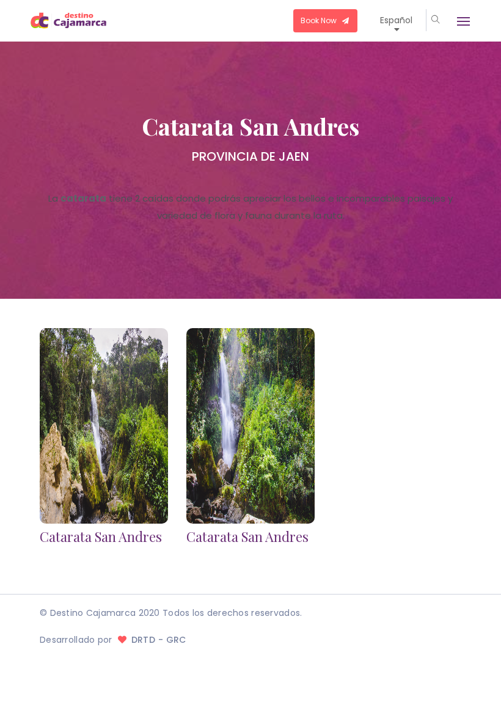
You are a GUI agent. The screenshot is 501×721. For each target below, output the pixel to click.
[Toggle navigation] (457, 21)
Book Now (319, 20)
